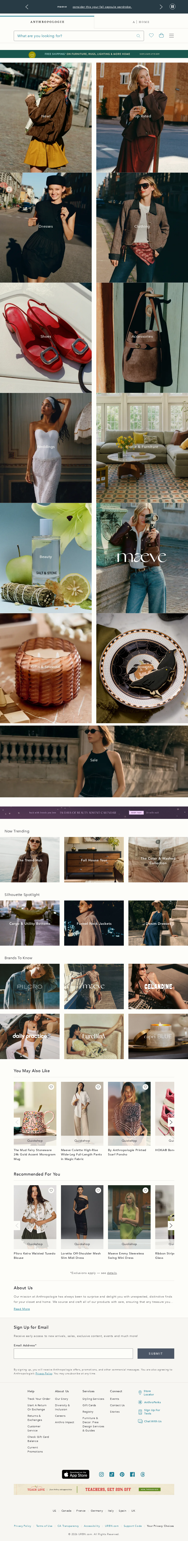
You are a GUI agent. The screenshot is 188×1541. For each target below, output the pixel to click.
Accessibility (92, 1525)
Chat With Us (152, 1421)
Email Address (24, 1345)
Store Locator (149, 1392)
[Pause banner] (172, 7)
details (112, 1273)
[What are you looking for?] (138, 36)
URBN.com (112, 1525)
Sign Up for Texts (152, 1411)
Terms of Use (44, 1525)
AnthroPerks (152, 1402)
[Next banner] (161, 7)
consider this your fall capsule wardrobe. (102, 7)
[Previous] (18, 1122)
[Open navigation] (171, 36)
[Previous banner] (27, 7)
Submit (156, 1354)
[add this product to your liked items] (51, 1087)
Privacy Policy (44, 1373)
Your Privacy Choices (160, 1525)
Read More (22, 1309)
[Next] (170, 1122)
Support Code (133, 1525)
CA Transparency (68, 1525)
